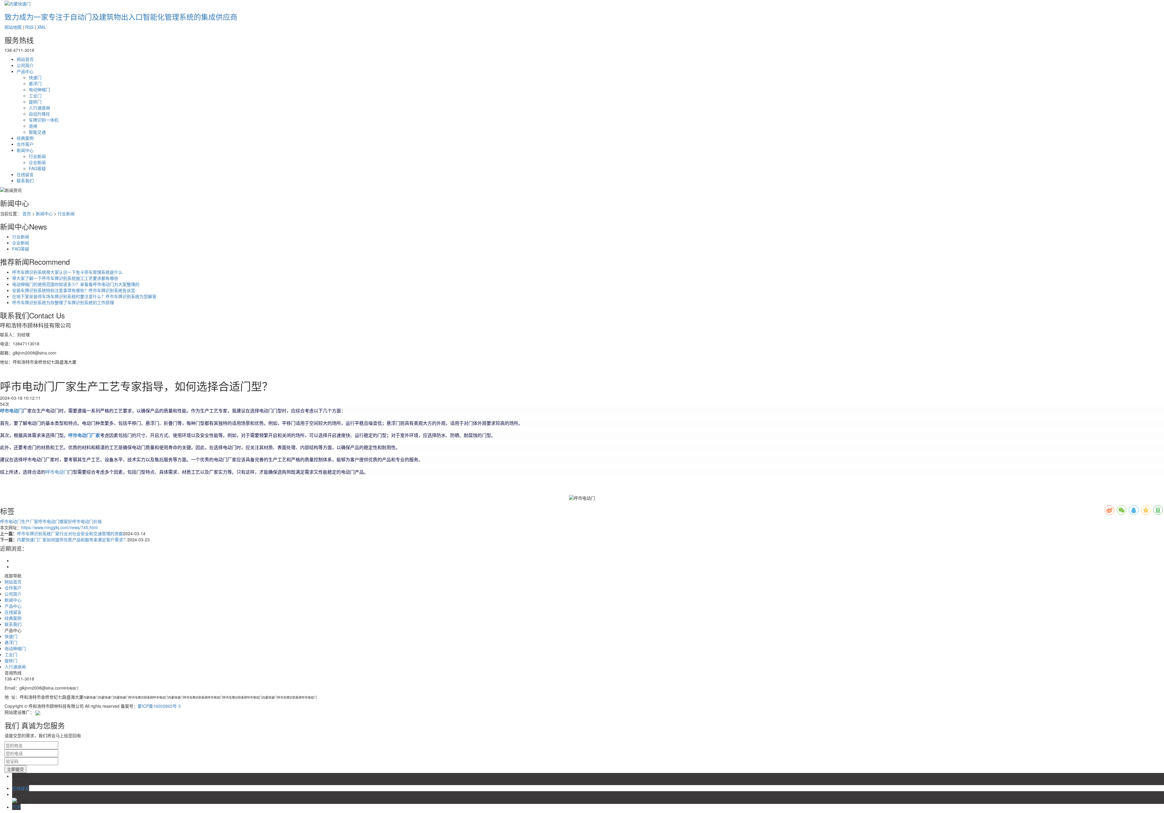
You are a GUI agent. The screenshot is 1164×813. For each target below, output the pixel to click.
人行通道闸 (39, 108)
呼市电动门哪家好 (55, 521)
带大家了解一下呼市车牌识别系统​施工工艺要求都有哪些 (65, 278)
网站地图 (13, 27)
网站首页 (25, 59)
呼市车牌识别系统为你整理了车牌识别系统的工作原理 (63, 302)
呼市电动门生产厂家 (19, 521)
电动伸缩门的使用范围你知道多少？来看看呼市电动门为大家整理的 (75, 284)
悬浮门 (35, 83)
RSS (29, 27)
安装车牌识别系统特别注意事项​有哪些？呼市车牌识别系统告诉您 (73, 290)
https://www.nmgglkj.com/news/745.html (59, 527)
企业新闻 (37, 162)
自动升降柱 (39, 114)
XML (41, 27)
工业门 (35, 95)
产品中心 (25, 71)
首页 (26, 213)
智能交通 (37, 132)
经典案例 (25, 138)
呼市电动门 (56, 472)
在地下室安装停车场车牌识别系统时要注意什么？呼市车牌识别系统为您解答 (84, 296)
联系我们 (25, 180)
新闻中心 (25, 150)
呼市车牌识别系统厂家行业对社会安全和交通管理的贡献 (70, 533)
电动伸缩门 (39, 89)
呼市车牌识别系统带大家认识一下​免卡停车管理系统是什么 (67, 272)
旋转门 (35, 102)
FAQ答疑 (37, 168)
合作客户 (25, 144)
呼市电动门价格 (87, 521)
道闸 (33, 126)
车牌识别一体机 (44, 120)
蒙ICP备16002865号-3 (159, 706)
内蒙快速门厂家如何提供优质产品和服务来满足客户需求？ (72, 539)
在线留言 (25, 174)
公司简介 (25, 65)
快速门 (35, 77)
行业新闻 (37, 156)
